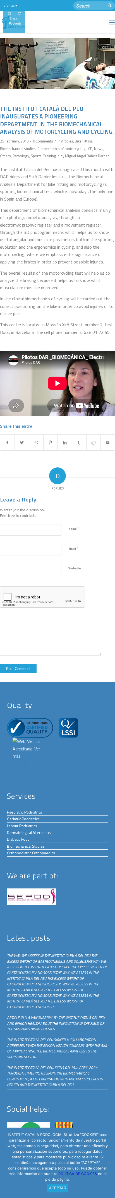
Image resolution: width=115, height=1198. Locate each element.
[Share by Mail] (108, 442)
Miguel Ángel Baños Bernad (87, 156)
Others (5, 156)
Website (74, 568)
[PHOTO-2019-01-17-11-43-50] (57, 63)
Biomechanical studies (18, 148)
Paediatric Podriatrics (24, 812)
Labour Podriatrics (22, 826)
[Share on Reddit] (93, 442)
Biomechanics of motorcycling (61, 148)
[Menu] (112, 22)
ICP (89, 148)
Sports (36, 156)
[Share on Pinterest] (51, 442)
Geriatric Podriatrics (23, 819)
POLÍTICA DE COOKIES (78, 1173)
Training (49, 156)
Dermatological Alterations (29, 832)
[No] (108, 1163)
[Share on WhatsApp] (36, 442)
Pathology (21, 156)
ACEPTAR (57, 1188)
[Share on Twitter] (22, 442)
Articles (67, 141)
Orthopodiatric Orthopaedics (31, 853)
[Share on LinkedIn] (65, 442)
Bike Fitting (83, 141)
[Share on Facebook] (7, 442)
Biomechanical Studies (26, 846)
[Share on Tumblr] (79, 442)
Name (73, 528)
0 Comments (43, 141)
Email (73, 548)
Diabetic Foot (18, 839)
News (98, 148)
